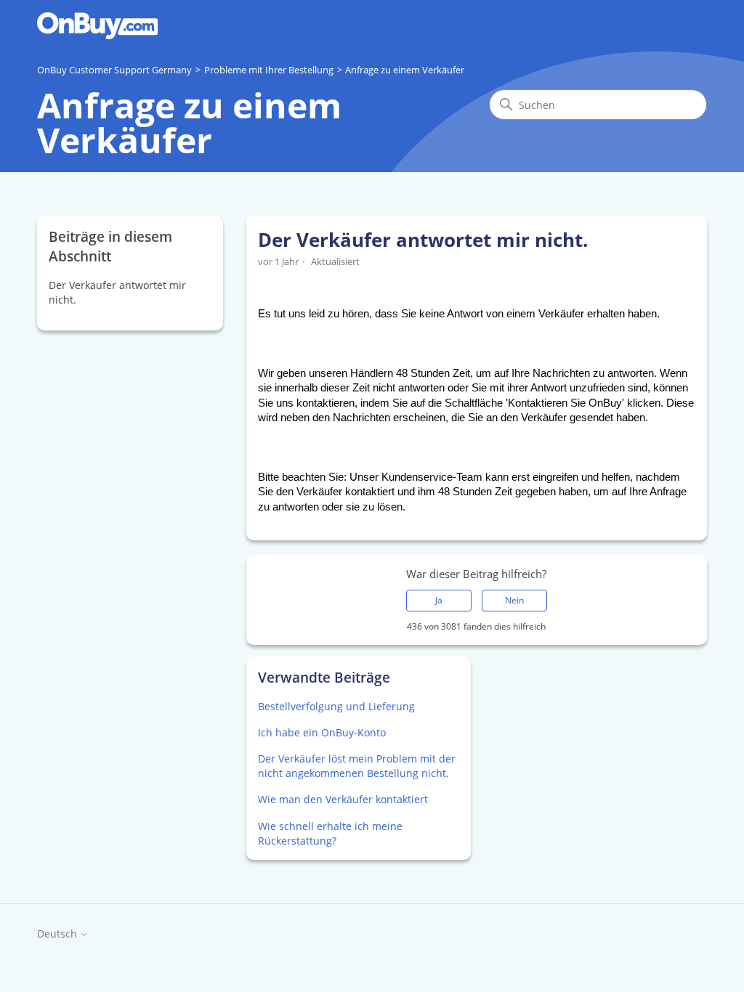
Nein (514, 600)
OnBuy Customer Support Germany (114, 69)
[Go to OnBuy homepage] (97, 25)
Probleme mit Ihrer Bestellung (268, 69)
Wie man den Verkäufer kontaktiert (343, 799)
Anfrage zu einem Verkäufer (404, 69)
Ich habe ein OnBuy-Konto (322, 732)
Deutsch (58, 934)
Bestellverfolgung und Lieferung (336, 706)
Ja (438, 600)
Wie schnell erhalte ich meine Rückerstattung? (330, 833)
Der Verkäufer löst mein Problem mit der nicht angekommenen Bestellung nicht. (357, 766)
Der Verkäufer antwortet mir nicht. (117, 292)
